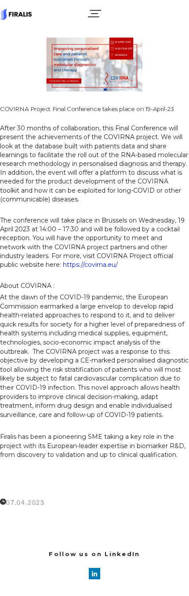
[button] (94, 13)
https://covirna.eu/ (90, 265)
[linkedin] (94, 573)
